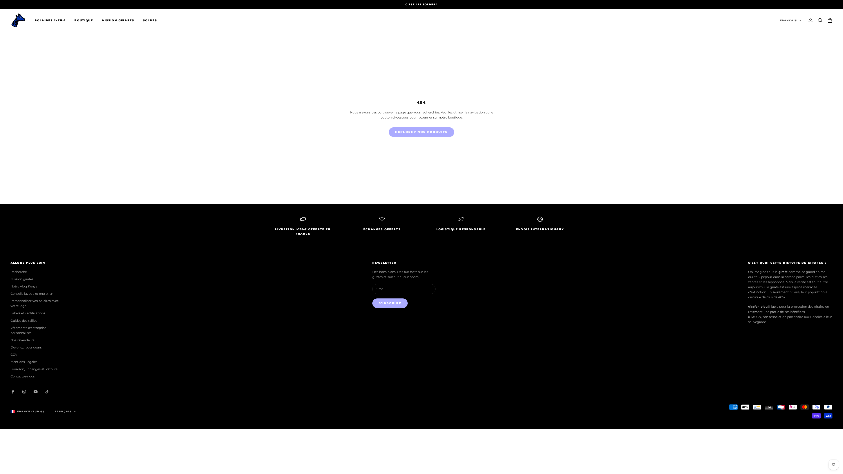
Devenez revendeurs (26, 347)
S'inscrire (390, 303)
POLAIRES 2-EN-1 (50, 20)
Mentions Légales (24, 362)
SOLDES (429, 4)
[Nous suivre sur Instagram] (24, 392)
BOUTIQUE (83, 20)
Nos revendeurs (22, 340)
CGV (14, 355)
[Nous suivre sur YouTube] (35, 392)
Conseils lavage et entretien (32, 294)
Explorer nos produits (421, 132)
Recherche (19, 272)
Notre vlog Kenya (24, 286)
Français (788, 20)
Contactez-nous (23, 376)
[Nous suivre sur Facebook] (13, 392)
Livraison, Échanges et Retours (34, 369)
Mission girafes (22, 279)
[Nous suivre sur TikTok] (47, 392)
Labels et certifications (28, 313)
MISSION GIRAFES (118, 20)
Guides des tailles (24, 321)
